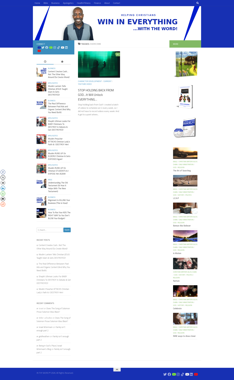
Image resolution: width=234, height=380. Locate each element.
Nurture (176, 280)
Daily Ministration (186, 164)
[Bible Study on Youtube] (39, 47)
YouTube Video (85, 84)
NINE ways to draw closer (184, 336)
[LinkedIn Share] (3, 188)
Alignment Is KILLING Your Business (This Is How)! (59, 202)
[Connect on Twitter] (42, 47)
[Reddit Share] (3, 204)
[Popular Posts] (62, 61)
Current (107, 81)
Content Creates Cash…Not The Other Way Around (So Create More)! (59, 74)
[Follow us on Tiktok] (58, 47)
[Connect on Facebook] (46, 47)
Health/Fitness (84, 3)
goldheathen (44, 336)
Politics (188, 195)
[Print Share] (3, 199)
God (174, 167)
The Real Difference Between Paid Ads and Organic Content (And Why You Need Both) (59, 108)
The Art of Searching (182, 170)
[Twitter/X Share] (3, 177)
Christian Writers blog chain (185, 272)
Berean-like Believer (182, 225)
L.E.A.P (176, 198)
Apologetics (68, 3)
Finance (97, 3)
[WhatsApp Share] (3, 193)
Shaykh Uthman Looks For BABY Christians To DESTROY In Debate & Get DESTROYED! (59, 125)
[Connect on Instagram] (54, 47)
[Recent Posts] (45, 61)
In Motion (177, 253)
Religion (181, 167)
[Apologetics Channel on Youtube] (39, 50)
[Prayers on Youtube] (62, 47)
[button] (2, 209)
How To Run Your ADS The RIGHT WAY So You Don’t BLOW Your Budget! (59, 215)
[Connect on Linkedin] (66, 47)
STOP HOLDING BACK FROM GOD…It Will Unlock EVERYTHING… (96, 95)
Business (55, 3)
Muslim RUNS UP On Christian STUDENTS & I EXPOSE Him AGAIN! (58, 170)
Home (37, 3)
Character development (90, 81)
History (181, 195)
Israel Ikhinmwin (46, 327)
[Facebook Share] (3, 172)
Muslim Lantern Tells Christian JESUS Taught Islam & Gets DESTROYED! (58, 90)
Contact (116, 3)
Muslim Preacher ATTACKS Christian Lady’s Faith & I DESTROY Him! (59, 141)
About (107, 3)
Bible (46, 3)
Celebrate (177, 308)
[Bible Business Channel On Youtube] (50, 47)
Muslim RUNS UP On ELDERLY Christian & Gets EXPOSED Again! (59, 156)
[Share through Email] (3, 182)
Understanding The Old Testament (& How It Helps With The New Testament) (58, 187)
